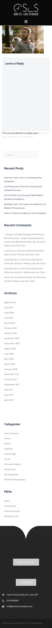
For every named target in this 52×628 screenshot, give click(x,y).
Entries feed (10, 505)
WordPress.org (11, 516)
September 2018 (12, 343)
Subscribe (26, 582)
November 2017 (11, 374)
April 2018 (9, 358)
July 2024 (8, 307)
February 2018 (10, 369)
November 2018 (11, 338)
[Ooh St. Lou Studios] (26, 9)
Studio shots (10, 469)
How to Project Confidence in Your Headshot (25, 213)
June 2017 (9, 394)
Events (7, 438)
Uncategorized (11, 474)
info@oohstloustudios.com (19, 606)
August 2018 (10, 348)
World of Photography (15, 479)
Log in (7, 500)
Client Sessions (11, 433)
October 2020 (10, 328)
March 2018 (9, 364)
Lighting (8, 448)
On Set (7, 459)
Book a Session (26, 562)
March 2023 (9, 323)
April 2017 (9, 400)
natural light (10, 453)
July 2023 (8, 317)
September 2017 (12, 384)
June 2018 (9, 353)
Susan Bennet (10, 259)
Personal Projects (12, 464)
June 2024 (9, 312)
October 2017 (10, 379)
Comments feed (11, 511)
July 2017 (8, 389)
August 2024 (10, 302)
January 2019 (10, 333)
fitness (7, 443)
